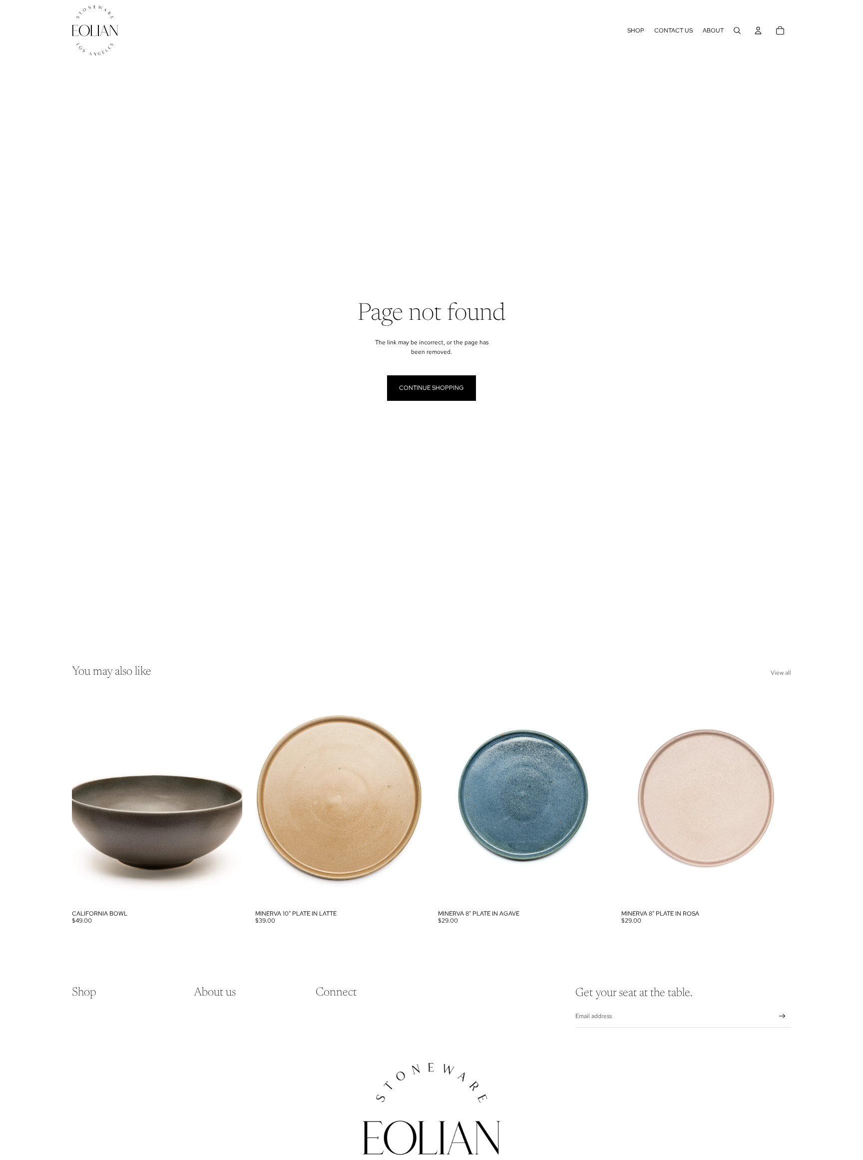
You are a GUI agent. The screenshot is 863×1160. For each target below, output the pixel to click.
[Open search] (737, 30)
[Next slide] (227, 799)
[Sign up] (782, 1016)
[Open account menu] (758, 30)
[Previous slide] (87, 799)
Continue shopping (431, 388)
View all (781, 673)
